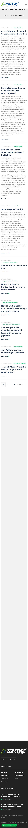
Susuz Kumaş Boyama (11, 584)
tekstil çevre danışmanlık (12, 606)
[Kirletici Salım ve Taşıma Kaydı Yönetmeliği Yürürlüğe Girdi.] (6, 464)
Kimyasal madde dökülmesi (13, 520)
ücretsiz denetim (10, 693)
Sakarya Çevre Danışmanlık (13, 566)
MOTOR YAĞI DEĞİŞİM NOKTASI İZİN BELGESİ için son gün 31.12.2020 (14, 308)
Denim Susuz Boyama (11, 516)
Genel (16, 206)
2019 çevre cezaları (10, 485)
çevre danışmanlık (10, 647)
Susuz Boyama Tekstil (11, 579)
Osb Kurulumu (9, 548)
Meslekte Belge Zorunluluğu (13, 538)
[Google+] (11, 759)
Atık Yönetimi (7, 324)
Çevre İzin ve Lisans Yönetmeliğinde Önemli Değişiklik (12, 152)
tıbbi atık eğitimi (10, 610)
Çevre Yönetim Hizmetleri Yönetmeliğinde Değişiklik (10, 795)
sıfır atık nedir (9, 593)
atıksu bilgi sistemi (11, 494)
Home (6, 15)
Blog (11, 15)
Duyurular (6, 262)
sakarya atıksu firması (11, 553)
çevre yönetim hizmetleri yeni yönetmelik (14, 681)
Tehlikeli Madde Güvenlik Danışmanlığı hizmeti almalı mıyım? (13, 369)
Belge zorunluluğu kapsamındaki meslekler (12, 510)
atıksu (7, 490)
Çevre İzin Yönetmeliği (11, 630)
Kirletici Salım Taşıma (11, 524)
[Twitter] (3, 759)
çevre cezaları (9, 634)
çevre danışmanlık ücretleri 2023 (13, 662)
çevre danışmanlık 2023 (12, 652)
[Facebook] (7, 759)
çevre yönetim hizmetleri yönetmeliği (12, 687)
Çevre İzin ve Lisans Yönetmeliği (11, 624)
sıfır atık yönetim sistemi (12, 601)
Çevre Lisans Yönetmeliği (12, 619)
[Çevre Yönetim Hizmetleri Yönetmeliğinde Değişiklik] (6, 447)
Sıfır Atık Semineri (10, 597)
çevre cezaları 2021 (10, 643)
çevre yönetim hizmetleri (12, 676)
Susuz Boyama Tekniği (12, 209)
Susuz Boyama (9, 571)
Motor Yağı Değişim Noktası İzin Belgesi (13, 543)
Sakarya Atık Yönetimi (11, 557)
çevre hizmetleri (10, 667)
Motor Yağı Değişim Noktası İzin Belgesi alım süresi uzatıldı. (13, 287)
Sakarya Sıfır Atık (10, 562)
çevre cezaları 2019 (10, 639)
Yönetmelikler (18, 27)
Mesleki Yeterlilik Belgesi (12, 533)
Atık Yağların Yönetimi (11, 499)
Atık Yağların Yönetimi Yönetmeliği (11, 504)
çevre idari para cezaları (12, 671)
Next (19, 384)
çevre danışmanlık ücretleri (13, 656)
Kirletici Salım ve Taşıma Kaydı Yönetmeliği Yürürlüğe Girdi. (13, 91)
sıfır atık (7, 588)
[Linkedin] (14, 759)
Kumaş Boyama (9, 529)
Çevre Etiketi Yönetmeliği (12, 615)
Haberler (23, 363)
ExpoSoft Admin (7, 27)
